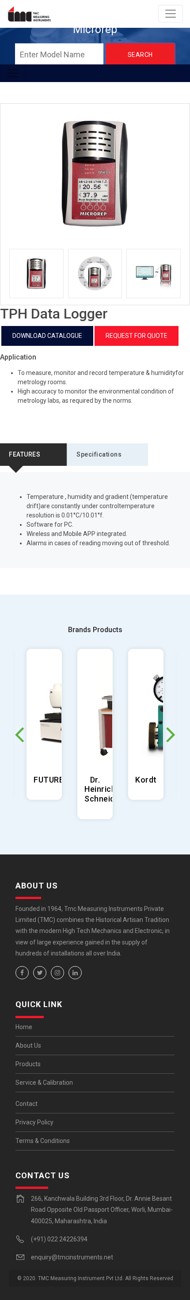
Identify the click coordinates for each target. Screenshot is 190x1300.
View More (44, 724)
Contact (26, 1103)
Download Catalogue (47, 335)
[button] (171, 734)
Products (28, 1064)
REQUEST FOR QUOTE (136, 335)
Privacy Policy (34, 1122)
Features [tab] (24, 454)
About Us (28, 1045)
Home (23, 1026)
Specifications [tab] (99, 454)
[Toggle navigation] (170, 13)
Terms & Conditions (42, 1140)
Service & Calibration (44, 1082)
